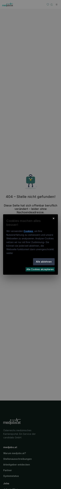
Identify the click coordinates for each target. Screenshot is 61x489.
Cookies (28, 231)
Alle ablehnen (44, 261)
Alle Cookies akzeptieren (40, 269)
